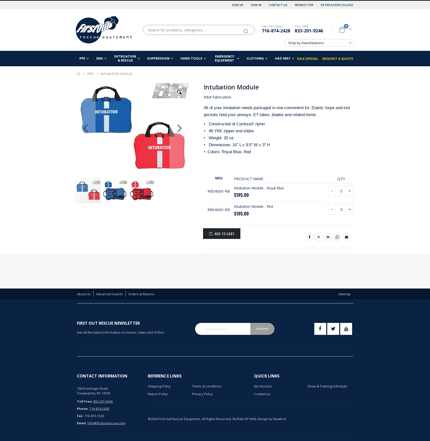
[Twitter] (333, 329)
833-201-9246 (309, 31)
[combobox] (199, 30)
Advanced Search (109, 294)
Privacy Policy (202, 394)
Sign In (256, 5)
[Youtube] (346, 329)
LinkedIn (328, 237)
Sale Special (307, 58)
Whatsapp (337, 237)
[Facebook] (320, 329)
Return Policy (158, 394)
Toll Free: (85, 401)
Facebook (310, 237)
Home (78, 73)
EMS (90, 73)
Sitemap (344, 294)
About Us (84, 294)
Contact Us (278, 5)
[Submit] (246, 29)
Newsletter (304, 5)
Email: (82, 423)
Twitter (319, 237)
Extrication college (337, 5)
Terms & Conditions (207, 386)
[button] (179, 92)
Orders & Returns (141, 294)
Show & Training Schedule (327, 386)
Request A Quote (337, 58)
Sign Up (237, 5)
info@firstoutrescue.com (106, 423)
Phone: (83, 408)
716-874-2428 (276, 31)
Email (347, 237)
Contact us (262, 394)
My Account (262, 386)
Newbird (279, 419)
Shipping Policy (159, 386)
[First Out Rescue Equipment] (104, 30)
